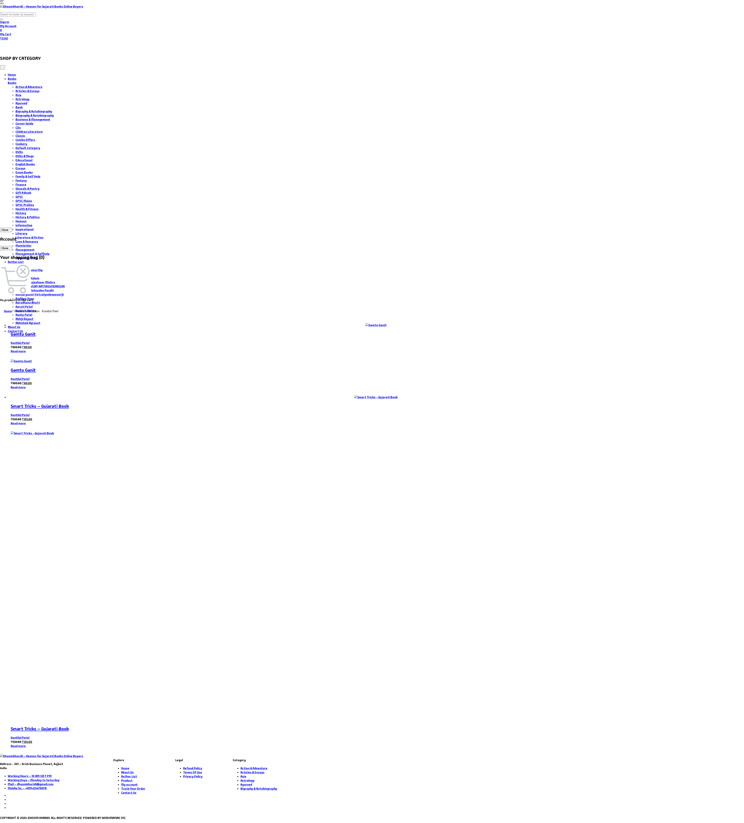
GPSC (19, 197)
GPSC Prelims (25, 205)
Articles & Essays (28, 91)
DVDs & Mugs (25, 156)
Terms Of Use (192, 772)
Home (7, 46)
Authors (43, 46)
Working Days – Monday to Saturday (33, 780)
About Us (94, 46)
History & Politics (28, 217)
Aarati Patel (24, 307)
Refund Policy (192, 768)
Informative (24, 225)
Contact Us (114, 46)
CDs (18, 128)
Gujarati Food (68, 46)
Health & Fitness (27, 209)
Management (25, 250)
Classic (20, 136)
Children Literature (29, 132)
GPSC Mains (24, 201)
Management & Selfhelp (32, 254)
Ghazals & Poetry (28, 189)
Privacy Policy (192, 776)
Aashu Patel (24, 315)
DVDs (19, 152)
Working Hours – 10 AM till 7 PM (30, 776)
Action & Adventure (29, 87)
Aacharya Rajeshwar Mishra (35, 282)
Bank (19, 107)
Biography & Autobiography (35, 115)
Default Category (28, 148)
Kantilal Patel (20, 343)
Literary (21, 233)
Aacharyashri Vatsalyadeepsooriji (40, 294)
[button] (2, 2)
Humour (21, 221)
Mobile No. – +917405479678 (27, 788)
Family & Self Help (28, 176)
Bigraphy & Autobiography (34, 111)
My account (129, 784)
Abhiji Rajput (24, 319)
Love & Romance (27, 242)
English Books (25, 164)
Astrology (22, 99)
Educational (24, 160)
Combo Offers (25, 140)
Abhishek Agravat (28, 323)
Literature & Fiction (29, 237)
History (21, 213)
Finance (21, 185)
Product (127, 780)
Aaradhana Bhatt (28, 303)
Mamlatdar (24, 246)
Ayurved (21, 103)
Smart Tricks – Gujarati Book (40, 406)
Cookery (21, 144)
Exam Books (24, 172)
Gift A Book (23, 193)
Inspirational (25, 229)
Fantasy (21, 180)
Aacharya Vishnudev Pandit (35, 290)
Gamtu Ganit (23, 334)
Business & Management (33, 119)
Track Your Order (133, 789)
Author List (16, 262)
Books (22, 46)
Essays (20, 168)
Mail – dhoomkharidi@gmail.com (30, 784)
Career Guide (24, 124)
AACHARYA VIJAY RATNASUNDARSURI (40, 286)
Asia (18, 95)
